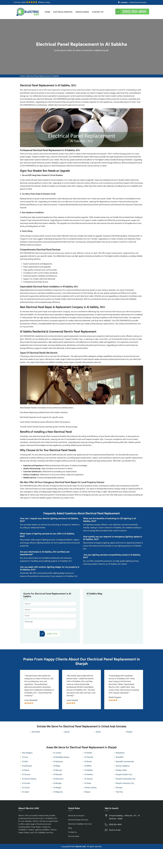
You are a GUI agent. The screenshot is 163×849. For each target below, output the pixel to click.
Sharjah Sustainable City (125, 779)
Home (47, 12)
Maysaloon (120, 753)
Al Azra (25, 757)
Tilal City (119, 792)
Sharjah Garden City (124, 774)
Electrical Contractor (76, 815)
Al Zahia (87, 783)
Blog (70, 828)
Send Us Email (114, 830)
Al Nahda (88, 753)
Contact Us (97, 12)
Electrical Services (62, 12)
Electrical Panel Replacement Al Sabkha (43, 76)
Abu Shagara (27, 753)
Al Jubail (25, 792)
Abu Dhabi (36, 732)
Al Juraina (57, 753)
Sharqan (119, 787)
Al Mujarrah (58, 792)
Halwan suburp (90, 787)
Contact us (72, 832)
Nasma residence (123, 766)
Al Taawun (88, 779)
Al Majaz (56, 766)
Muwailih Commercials (125, 761)
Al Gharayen (27, 766)
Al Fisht (25, 761)
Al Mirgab (57, 787)
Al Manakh (57, 774)
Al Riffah (87, 766)
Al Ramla (88, 761)
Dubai (98, 732)
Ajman (67, 732)
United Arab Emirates (137, 2)
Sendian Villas (121, 770)
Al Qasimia (88, 757)
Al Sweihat (88, 774)
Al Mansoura (58, 779)
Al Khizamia (58, 761)
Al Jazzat (26, 787)
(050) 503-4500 (134, 11)
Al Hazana (26, 774)
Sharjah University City (125, 783)
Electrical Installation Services (80, 824)
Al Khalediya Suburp (61, 757)
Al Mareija (57, 783)
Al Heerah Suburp (29, 779)
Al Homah (26, 783)
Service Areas (82, 12)
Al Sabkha (88, 770)
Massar (87, 792)
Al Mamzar (57, 770)
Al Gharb (25, 770)
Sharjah (129, 732)
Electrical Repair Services (78, 820)
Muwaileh (119, 757)
